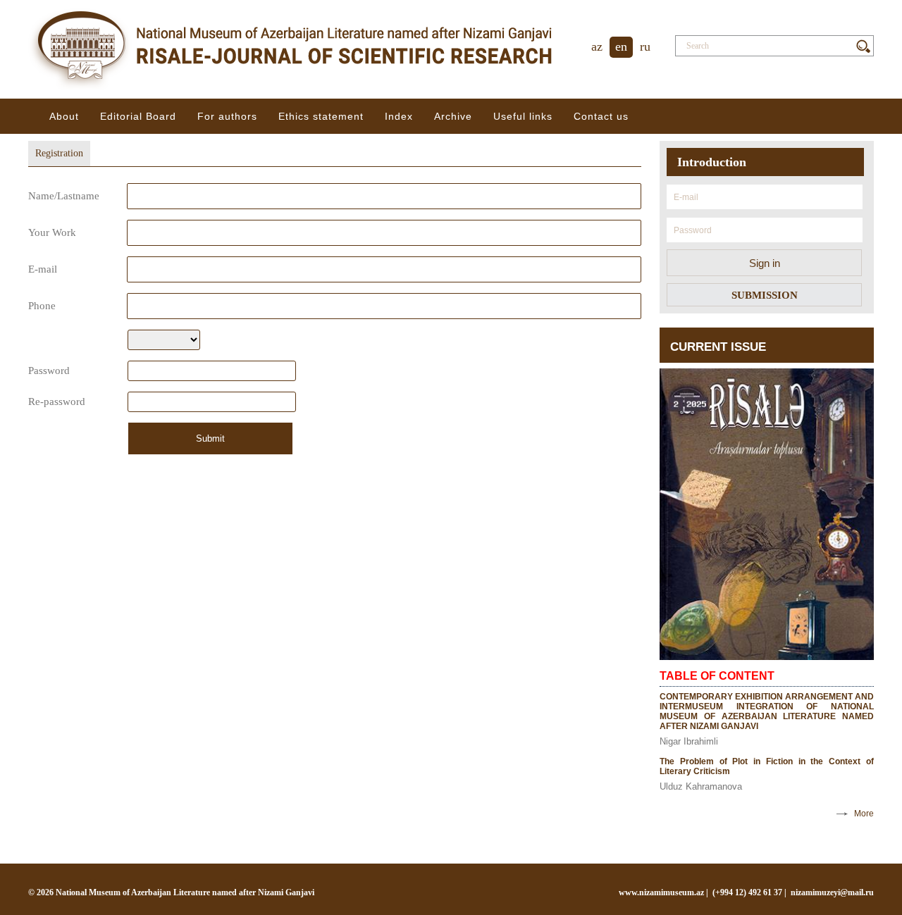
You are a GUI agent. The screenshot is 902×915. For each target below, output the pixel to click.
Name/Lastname (63, 195)
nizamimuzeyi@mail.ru (832, 892)
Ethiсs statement (321, 116)
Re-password (56, 401)
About (64, 116)
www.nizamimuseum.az (661, 892)
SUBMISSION (764, 295)
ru (645, 46)
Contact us (601, 116)
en (621, 46)
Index (399, 116)
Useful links (522, 116)
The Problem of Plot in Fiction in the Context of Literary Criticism (767, 766)
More (864, 813)
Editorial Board (138, 116)
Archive (453, 116)
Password (49, 370)
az (597, 46)
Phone (42, 305)
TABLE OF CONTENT (717, 676)
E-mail (42, 269)
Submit (210, 438)
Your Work (52, 232)
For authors (227, 116)
